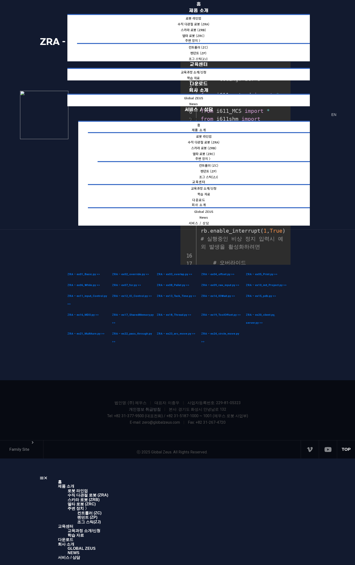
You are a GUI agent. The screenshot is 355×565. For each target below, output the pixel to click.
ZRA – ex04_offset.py (216, 274)
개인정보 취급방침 (145, 409)
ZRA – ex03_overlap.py (173, 274)
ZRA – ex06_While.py (82, 285)
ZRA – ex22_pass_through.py (132, 333)
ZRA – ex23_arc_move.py (174, 333)
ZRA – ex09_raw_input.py (218, 285)
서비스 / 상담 (199, 109)
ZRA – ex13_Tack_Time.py (175, 296)
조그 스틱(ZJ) (89, 522)
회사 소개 (199, 90)
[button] (194, 119)
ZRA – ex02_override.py (129, 274)
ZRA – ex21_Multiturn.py (84, 333)
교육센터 (199, 64)
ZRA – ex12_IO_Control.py (130, 296)
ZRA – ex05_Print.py (260, 274)
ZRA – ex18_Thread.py (172, 314)
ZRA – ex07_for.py (125, 285)
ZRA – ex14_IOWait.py (216, 296)
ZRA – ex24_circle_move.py (220, 333)
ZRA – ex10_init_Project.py (264, 285)
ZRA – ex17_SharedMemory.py (133, 314)
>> (98, 274)
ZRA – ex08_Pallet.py (171, 285)
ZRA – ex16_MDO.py (81, 314)
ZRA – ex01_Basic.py (82, 274)
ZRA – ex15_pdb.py (259, 296)
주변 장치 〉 (193, 40)
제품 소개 (199, 130)
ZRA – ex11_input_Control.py (87, 296)
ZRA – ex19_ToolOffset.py (219, 314)
